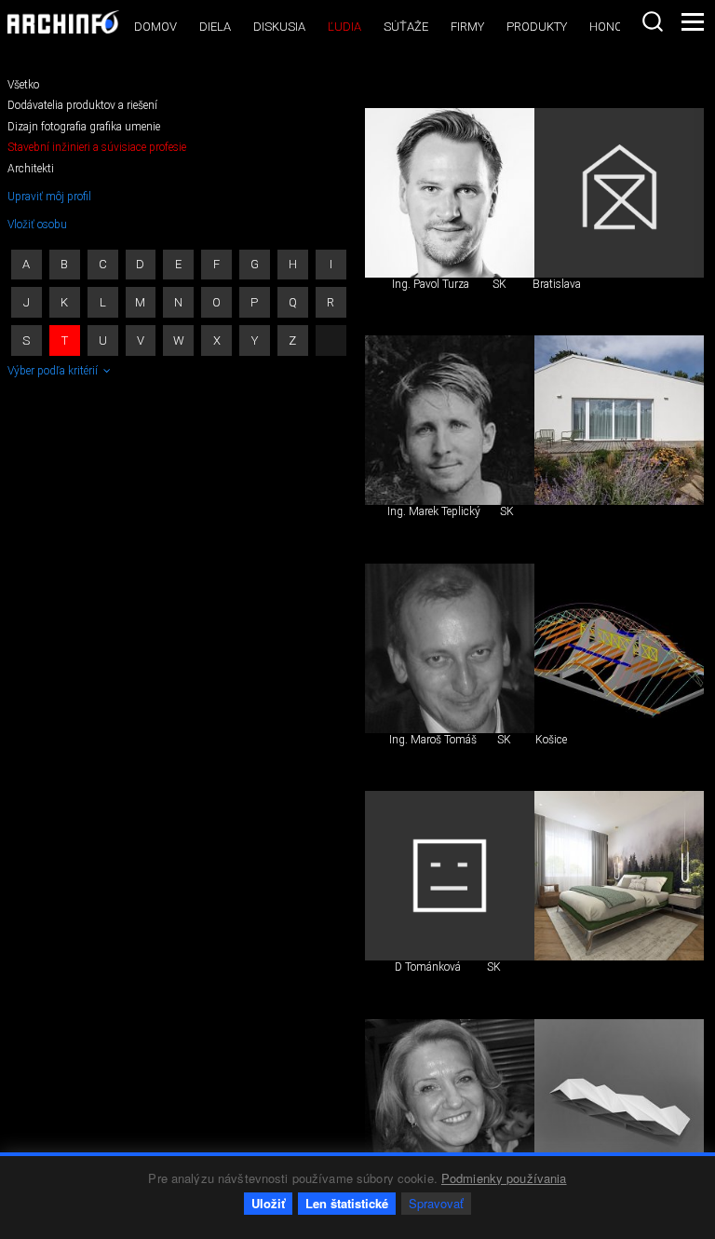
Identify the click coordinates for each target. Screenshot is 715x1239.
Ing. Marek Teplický (433, 511)
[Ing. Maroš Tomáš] (449, 648)
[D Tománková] (449, 875)
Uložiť (268, 1203)
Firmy (467, 27)
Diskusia (279, 27)
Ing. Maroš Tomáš (433, 739)
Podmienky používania (504, 1178)
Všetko (23, 84)
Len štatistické (346, 1203)
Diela (215, 27)
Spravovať (436, 1203)
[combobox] (652, 21)
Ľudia (344, 27)
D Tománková (428, 967)
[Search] (652, 21)
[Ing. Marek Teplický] (449, 420)
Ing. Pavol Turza (430, 284)
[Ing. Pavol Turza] (449, 193)
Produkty (536, 27)
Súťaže (406, 27)
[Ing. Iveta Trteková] (449, 1104)
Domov (155, 27)
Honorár (617, 27)
